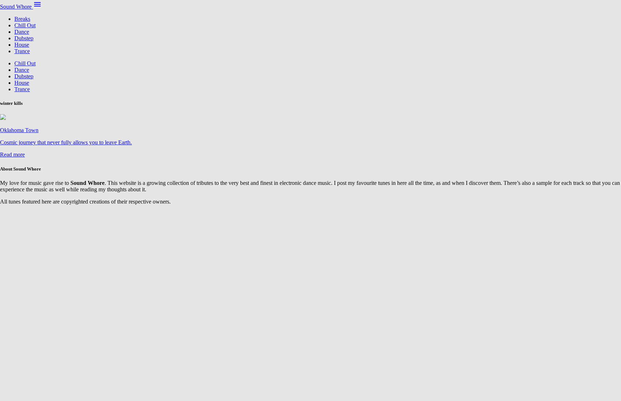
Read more (12, 154)
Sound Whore (16, 7)
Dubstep (23, 38)
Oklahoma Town (19, 130)
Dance (21, 32)
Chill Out (25, 25)
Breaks (22, 19)
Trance (22, 51)
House (21, 45)
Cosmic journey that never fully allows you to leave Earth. (66, 142)
